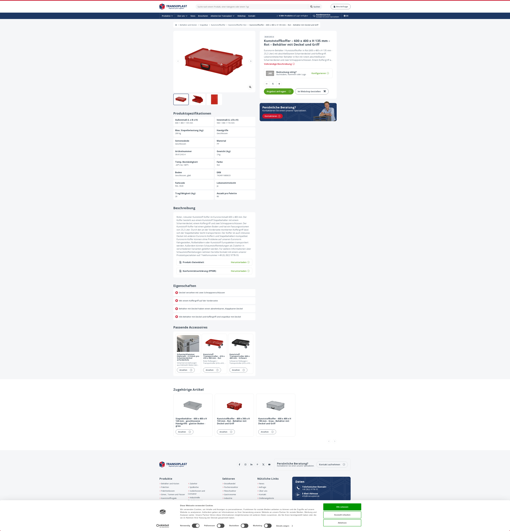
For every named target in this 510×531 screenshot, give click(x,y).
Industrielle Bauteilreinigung (195, 499)
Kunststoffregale (169, 498)
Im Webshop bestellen (309, 91)
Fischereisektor (231, 487)
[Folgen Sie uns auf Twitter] (263, 464)
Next (251, 61)
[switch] (220, 526)
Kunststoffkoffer (218, 25)
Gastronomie (230, 494)
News (192, 16)
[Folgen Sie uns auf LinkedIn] (251, 464)
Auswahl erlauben (342, 515)
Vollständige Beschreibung (278, 64)
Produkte (166, 16)
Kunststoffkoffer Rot (237, 25)
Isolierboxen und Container (196, 492)
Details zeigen (282, 526)
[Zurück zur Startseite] (173, 7)
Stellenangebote (266, 498)
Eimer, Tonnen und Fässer (173, 494)
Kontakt (251, 16)
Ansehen (183, 370)
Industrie (228, 498)
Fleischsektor (230, 490)
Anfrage (262, 487)
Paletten (165, 487)
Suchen (316, 6)
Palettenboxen (168, 490)
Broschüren (203, 16)
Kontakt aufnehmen (329, 464)
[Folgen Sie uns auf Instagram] (245, 464)
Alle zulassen (342, 507)
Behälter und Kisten (188, 25)
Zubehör (193, 483)
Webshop (241, 16)
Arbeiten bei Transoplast (221, 16)
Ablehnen (342, 523)
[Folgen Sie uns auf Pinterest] (257, 464)
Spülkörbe (194, 487)
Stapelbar (204, 25)
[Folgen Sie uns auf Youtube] (269, 464)
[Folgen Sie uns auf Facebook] (239, 464)
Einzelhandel (229, 483)
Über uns (181, 16)
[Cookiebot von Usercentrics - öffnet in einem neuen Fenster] (162, 526)
